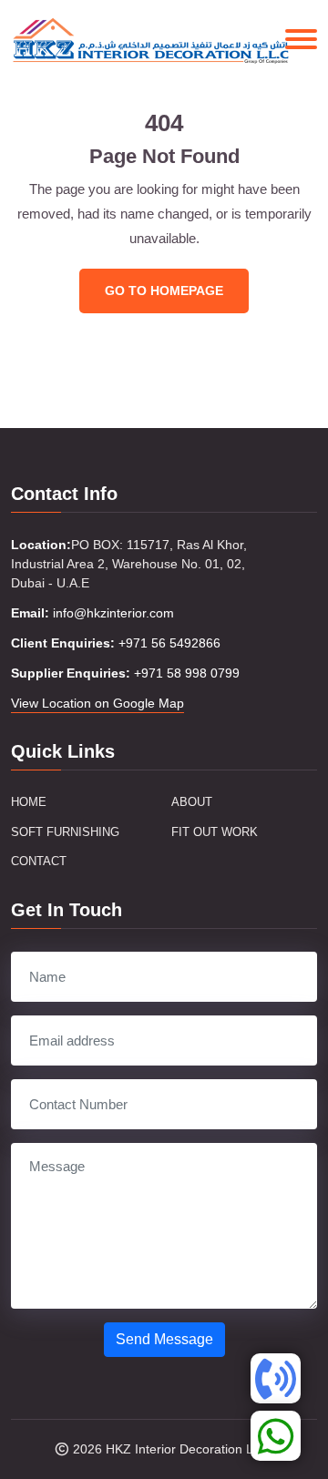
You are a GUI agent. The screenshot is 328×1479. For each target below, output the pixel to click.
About (191, 802)
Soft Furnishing (65, 832)
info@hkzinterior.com (113, 613)
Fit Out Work (214, 832)
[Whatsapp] (276, 1436)
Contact (39, 861)
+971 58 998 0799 (187, 673)
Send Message (164, 1339)
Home (28, 802)
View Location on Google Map (97, 703)
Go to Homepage (164, 290)
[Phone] (276, 1378)
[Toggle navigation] (301, 39)
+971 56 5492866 (169, 643)
